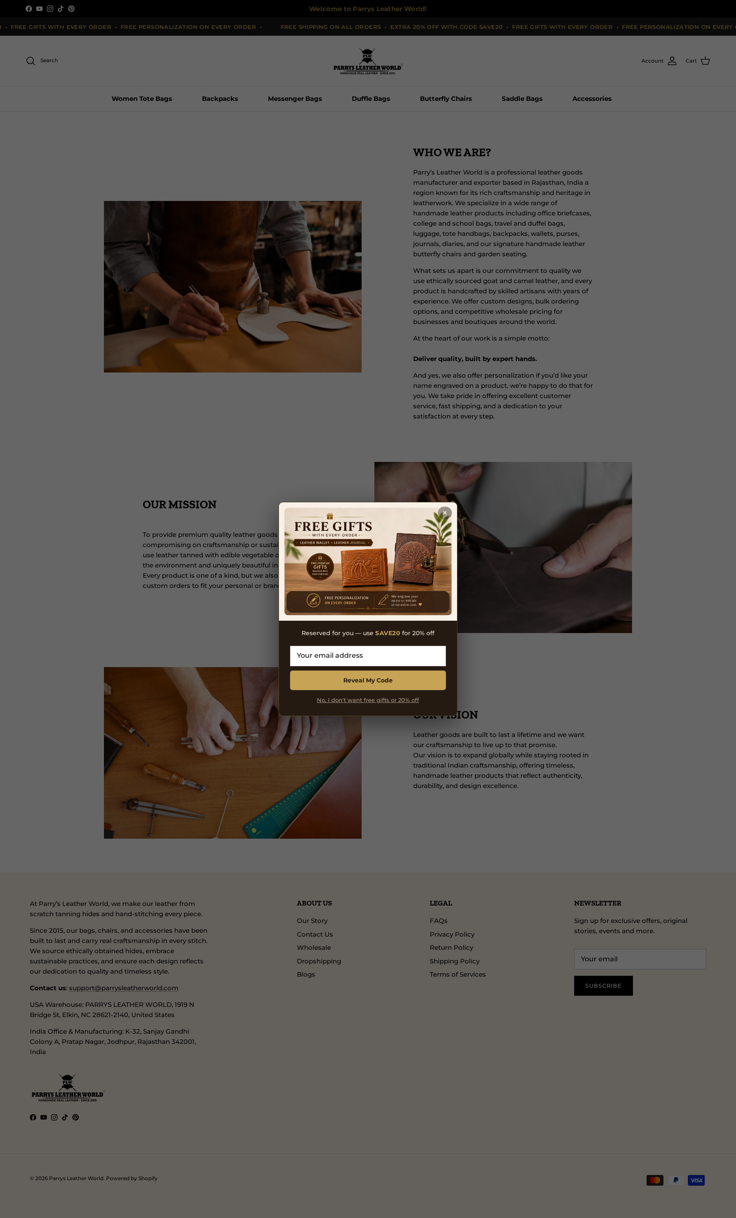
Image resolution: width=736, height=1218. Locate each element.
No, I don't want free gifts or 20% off (368, 700)
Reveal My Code (368, 680)
